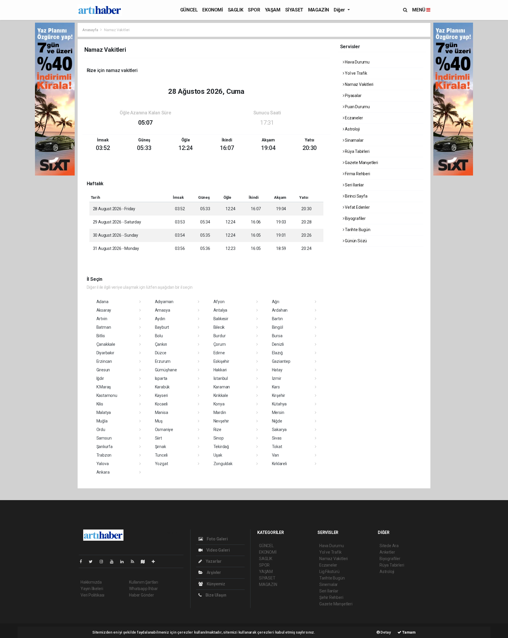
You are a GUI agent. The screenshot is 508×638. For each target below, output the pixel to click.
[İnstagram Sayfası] (104, 561)
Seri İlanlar (354, 185)
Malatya (103, 412)
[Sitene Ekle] (156, 561)
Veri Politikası (92, 595)
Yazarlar (213, 561)
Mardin (219, 412)
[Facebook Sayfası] (83, 561)
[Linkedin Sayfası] (124, 561)
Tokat (277, 446)
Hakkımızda (91, 582)
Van (275, 455)
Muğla (102, 421)
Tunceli (161, 455)
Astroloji (352, 129)
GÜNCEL (189, 10)
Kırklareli (279, 463)
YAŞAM (272, 10)
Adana (102, 301)
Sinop (218, 438)
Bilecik (219, 327)
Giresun (103, 370)
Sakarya (279, 429)
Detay (385, 632)
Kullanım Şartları (143, 582)
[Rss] (135, 561)
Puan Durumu (357, 106)
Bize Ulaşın (215, 595)
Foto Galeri (217, 539)
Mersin (278, 412)
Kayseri (161, 395)
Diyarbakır (105, 352)
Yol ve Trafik (355, 73)
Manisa (161, 412)
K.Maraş (103, 387)
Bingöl (277, 327)
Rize (217, 429)
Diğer (340, 10)
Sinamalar (353, 140)
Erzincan (104, 361)
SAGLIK (235, 10)
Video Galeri (217, 550)
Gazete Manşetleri (361, 162)
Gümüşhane (166, 370)
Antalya (220, 310)
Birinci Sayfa (355, 196)
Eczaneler (353, 118)
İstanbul (220, 378)
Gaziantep (281, 361)
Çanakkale (105, 344)
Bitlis (100, 335)
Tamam (408, 632)
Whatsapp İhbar (143, 588)
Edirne (219, 352)
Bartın (277, 318)
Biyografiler (355, 218)
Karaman (221, 387)
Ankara (103, 472)
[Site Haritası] (145, 561)
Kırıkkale (220, 395)
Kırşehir (278, 395)
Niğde (277, 421)
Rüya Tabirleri (356, 151)
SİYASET (294, 10)
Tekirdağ (221, 446)
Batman (103, 327)
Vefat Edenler (357, 207)
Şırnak (160, 446)
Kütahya (279, 404)
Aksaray (103, 310)
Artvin (101, 318)
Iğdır (100, 378)
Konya (219, 404)
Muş (159, 421)
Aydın (160, 318)
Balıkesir (220, 318)
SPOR (254, 10)
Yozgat (161, 463)
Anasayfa (90, 30)
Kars (276, 387)
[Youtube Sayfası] (114, 561)
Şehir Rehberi (331, 597)
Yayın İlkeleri (92, 588)
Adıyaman (164, 301)
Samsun (104, 438)
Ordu (100, 429)
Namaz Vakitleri (358, 84)
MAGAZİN (318, 10)
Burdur (219, 335)
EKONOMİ (212, 10)
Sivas (277, 438)
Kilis (99, 404)
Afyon (219, 301)
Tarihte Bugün (357, 229)
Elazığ (277, 352)
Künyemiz (215, 584)
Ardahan (280, 310)
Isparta (161, 378)
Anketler (387, 552)
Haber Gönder (141, 595)
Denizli (278, 344)
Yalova (102, 463)
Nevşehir (221, 421)
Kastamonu (106, 395)
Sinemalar (328, 584)
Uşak (217, 455)
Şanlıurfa (104, 446)
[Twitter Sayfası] (93, 561)
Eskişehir (221, 361)
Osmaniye (164, 429)
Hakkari (220, 370)
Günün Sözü (355, 240)
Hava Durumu (357, 62)
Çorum (219, 344)
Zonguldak (223, 463)
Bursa (277, 335)
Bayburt (162, 327)
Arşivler (213, 572)
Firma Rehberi (357, 173)
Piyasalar (352, 95)
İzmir (276, 378)
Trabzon (104, 455)
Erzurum (163, 361)
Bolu (159, 335)
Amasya (162, 310)
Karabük (162, 387)
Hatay (277, 370)
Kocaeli (161, 404)
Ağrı (275, 301)
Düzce (160, 352)
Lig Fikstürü (329, 571)
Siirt (158, 438)
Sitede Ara (389, 545)
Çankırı (161, 344)
